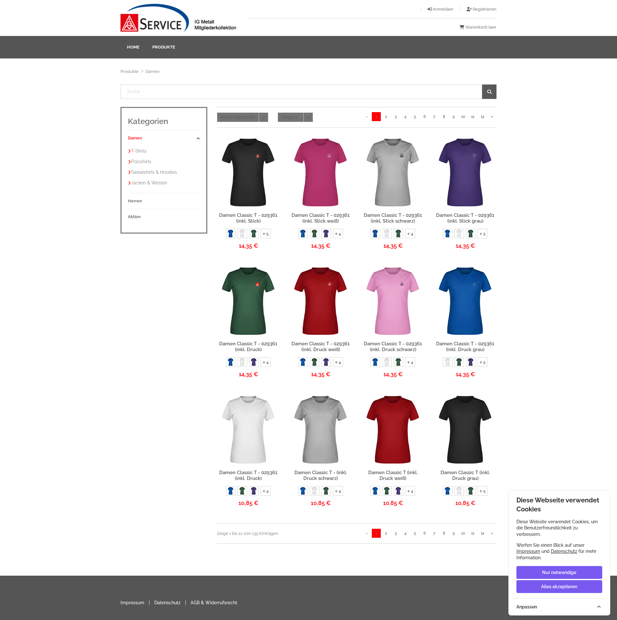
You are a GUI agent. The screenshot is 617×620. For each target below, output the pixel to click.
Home (133, 47)
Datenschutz (167, 602)
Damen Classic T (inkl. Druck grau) (465, 475)
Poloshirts (141, 161)
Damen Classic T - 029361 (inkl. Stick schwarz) (393, 218)
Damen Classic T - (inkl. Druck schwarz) (320, 475)
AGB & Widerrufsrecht (214, 602)
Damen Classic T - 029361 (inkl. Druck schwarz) (393, 346)
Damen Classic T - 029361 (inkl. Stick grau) (465, 218)
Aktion (134, 216)
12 (482, 116)
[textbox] (308, 92)
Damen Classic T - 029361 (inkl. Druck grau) (465, 346)
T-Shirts (139, 151)
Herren (135, 201)
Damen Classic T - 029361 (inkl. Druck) (248, 346)
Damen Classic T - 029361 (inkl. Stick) (248, 218)
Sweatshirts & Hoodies (154, 172)
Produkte (163, 47)
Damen (135, 138)
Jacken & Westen (149, 182)
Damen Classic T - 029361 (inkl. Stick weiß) (320, 218)
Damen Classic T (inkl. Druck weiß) (393, 475)
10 (463, 116)
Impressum (132, 602)
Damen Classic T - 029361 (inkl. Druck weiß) (320, 346)
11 (472, 116)
